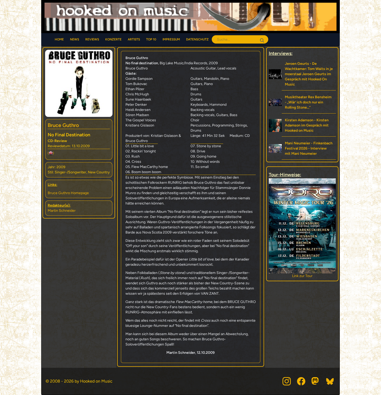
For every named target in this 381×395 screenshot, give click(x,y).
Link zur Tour (302, 276)
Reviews (92, 39)
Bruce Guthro (63, 125)
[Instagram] (286, 381)
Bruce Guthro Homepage (68, 193)
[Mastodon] (316, 381)
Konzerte (113, 39)
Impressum (171, 39)
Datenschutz (197, 39)
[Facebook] (301, 381)
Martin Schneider (62, 210)
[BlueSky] (330, 381)
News (74, 39)
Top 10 (151, 39)
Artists (134, 39)
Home (59, 39)
